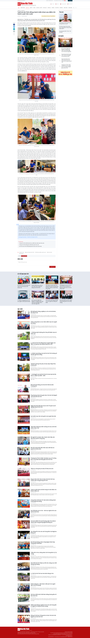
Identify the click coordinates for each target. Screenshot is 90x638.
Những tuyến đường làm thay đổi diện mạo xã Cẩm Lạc (43, 333)
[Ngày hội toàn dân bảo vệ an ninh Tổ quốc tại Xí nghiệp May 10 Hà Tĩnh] (24, 409)
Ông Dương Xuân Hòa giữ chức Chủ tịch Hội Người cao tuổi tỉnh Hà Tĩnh (66, 55)
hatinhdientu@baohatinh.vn (68, 634)
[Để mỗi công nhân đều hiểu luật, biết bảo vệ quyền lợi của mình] (24, 451)
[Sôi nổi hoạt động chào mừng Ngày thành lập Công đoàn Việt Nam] (24, 545)
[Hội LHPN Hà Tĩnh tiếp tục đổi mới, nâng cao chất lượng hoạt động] (24, 566)
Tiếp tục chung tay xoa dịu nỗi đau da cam (42, 468)
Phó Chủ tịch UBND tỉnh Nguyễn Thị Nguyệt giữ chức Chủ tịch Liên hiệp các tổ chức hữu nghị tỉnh (66, 50)
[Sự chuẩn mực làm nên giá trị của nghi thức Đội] (24, 420)
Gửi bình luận (52, 266)
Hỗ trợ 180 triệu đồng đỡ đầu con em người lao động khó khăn (52, 301)
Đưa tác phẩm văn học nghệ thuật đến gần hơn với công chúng (66, 301)
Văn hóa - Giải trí (39, 7)
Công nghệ (65, 7)
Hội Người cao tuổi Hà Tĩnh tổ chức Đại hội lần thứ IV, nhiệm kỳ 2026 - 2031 (66, 44)
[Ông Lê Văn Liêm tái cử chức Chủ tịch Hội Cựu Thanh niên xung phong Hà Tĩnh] (24, 482)
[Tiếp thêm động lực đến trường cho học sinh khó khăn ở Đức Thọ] (24, 430)
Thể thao (49, 7)
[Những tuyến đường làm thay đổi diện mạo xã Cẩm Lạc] (24, 336)
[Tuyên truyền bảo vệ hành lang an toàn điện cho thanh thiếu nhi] (24, 493)
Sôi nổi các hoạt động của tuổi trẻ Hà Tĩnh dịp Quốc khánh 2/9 (24, 286)
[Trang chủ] (19, 8)
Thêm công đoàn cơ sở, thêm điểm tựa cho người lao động (44, 322)
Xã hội (34, 7)
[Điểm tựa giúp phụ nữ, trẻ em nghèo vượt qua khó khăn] (24, 295)
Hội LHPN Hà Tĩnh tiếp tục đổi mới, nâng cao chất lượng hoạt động (44, 563)
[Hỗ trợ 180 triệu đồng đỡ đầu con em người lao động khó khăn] (52, 295)
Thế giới (53, 7)
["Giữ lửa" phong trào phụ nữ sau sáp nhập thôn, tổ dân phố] (24, 367)
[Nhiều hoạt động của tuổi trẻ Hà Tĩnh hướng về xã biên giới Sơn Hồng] (24, 357)
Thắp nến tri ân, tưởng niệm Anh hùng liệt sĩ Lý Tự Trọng (44, 553)
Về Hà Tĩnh (57, 7)
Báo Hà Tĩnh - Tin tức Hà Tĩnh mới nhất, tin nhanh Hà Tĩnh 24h (27, 4)
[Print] (14, 31)
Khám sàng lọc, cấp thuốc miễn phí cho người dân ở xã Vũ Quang (43, 584)
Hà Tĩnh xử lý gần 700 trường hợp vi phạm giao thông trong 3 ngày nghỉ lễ (65, 27)
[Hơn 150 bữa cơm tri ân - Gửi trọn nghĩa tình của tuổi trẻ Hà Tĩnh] (24, 514)
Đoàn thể (22, 10)
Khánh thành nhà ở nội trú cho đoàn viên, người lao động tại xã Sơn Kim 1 (37, 286)
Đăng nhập (70, 0)
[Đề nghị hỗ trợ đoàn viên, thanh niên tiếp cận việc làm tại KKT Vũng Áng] (24, 441)
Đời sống (61, 7)
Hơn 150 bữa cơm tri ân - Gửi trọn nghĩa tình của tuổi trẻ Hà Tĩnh (43, 511)
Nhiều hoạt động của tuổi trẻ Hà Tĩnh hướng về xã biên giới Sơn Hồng (44, 354)
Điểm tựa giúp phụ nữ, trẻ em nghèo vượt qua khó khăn (24, 301)
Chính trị (27, 7)
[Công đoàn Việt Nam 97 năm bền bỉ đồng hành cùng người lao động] (24, 503)
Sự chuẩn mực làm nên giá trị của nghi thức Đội (43, 416)
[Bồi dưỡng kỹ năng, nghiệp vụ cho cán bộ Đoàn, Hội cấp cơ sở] (24, 315)
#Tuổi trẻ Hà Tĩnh (49, 252)
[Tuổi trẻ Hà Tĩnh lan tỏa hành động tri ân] (24, 577)
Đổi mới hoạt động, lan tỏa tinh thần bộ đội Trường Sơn (42, 385)
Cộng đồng (70, 7)
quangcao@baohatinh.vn (63, 636)
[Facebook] (62, 0)
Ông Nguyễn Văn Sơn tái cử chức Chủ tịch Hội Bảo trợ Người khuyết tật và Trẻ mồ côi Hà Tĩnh (65, 287)
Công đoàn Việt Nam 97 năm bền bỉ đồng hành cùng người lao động (43, 500)
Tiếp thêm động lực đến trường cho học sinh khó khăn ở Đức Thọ (43, 427)
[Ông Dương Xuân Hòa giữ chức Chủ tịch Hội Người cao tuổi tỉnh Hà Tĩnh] (24, 399)
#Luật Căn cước (21, 252)
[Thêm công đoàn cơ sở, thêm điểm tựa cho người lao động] (24, 325)
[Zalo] (66, 0)
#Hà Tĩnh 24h (21, 253)
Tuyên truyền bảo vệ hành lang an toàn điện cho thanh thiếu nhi (43, 490)
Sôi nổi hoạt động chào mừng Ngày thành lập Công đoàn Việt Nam (43, 542)
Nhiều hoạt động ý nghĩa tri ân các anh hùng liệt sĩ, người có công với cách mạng (43, 605)
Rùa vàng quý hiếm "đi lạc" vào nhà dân (65, 32)
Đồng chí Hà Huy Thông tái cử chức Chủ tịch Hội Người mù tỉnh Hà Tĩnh (43, 616)
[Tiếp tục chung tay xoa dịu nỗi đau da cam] (24, 472)
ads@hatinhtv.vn (70, 636)
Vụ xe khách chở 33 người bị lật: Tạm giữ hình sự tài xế (65, 23)
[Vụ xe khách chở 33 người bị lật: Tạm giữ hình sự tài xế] (65, 18)
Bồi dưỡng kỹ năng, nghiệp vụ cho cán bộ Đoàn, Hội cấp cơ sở (43, 312)
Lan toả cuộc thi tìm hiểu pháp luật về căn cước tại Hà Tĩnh (30, 246)
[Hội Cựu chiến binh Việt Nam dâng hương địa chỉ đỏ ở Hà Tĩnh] (24, 598)
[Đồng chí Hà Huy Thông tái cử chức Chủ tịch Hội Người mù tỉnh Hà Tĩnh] (24, 619)
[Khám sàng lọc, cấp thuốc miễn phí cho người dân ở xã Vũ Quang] (24, 587)
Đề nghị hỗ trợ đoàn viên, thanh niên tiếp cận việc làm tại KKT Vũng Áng (43, 438)
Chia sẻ (14, 22)
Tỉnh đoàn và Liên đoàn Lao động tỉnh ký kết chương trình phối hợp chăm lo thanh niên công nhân (52, 287)
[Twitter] (14, 27)
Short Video (23, 7)
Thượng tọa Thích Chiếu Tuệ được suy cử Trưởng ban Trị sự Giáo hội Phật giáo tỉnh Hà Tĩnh (66, 66)
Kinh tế (31, 7)
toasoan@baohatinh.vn (69, 635)
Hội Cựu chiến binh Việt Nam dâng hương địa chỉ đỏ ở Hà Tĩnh (43, 595)
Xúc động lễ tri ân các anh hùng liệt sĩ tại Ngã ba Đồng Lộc (43, 532)
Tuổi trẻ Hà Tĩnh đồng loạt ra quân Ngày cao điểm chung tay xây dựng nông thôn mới (43, 343)
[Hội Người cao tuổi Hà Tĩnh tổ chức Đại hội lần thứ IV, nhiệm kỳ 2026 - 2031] (24, 378)
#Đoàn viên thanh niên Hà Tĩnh (29, 252)
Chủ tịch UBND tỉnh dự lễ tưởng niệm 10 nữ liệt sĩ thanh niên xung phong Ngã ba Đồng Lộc (43, 521)
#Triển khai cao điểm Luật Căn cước (40, 252)
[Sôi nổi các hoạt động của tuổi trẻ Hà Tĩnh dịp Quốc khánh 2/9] (24, 280)
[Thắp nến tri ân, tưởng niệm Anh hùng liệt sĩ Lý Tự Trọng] (24, 556)
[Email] (14, 29)
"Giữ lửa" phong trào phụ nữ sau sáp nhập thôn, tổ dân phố (43, 364)
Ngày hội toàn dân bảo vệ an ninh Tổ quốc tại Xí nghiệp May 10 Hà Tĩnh (43, 406)
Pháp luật (45, 7)
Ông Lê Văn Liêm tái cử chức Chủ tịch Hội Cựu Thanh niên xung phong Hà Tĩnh (66, 60)
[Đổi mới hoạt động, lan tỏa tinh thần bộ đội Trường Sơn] (24, 388)
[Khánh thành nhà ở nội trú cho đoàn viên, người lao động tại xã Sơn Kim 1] (38, 280)
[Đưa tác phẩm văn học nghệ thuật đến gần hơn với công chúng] (66, 295)
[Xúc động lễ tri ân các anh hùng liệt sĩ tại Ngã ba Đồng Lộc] (24, 535)
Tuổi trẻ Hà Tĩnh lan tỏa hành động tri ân (43, 573)
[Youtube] (64, 0)
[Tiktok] (63, 0)
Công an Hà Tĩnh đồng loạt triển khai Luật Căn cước (29, 244)
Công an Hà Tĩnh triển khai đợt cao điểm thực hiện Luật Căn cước (31, 243)
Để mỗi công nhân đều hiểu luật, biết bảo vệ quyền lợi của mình (42, 448)
